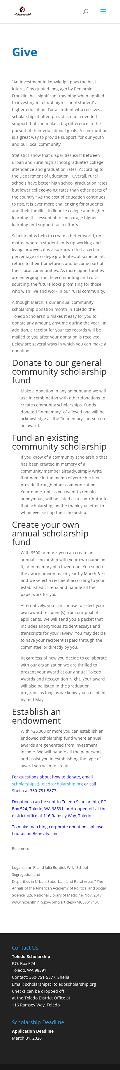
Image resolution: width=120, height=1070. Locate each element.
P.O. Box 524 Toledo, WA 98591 (31, 963)
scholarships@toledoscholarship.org (47, 784)
